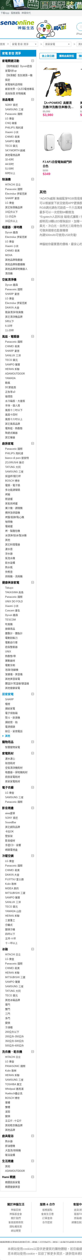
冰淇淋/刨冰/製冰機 (16, 535)
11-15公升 (10, 216)
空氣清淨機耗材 (14, 767)
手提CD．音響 (13, 845)
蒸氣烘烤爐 (11, 503)
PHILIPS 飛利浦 (14, 127)
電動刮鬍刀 (11, 637)
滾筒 (7, 1111)
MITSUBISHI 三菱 (15, 893)
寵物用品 (8, 742)
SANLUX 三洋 (13, 355)
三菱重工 (10, 920)
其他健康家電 (12, 688)
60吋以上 (10, 173)
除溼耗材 (10, 763)
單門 (7, 1004)
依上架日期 (48, 55)
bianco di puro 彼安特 (17, 458)
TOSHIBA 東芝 (13, 1084)
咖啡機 (9, 521)
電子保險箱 (11, 713)
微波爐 (9, 499)
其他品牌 (10, 1129)
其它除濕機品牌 (14, 207)
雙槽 (7, 1107)
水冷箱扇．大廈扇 (15, 401)
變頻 (7, 1022)
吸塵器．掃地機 (12, 227)
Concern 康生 (12, 610)
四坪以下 (10, 934)
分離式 (9, 924)
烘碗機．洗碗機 (14, 576)
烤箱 (7, 494)
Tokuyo (9, 587)
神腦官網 (16, 1209)
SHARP (9, 699)
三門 (7, 1013)
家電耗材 (8, 753)
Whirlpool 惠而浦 (14, 1088)
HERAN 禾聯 (12, 369)
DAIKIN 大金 (12, 307)
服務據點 (15, 13)
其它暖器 (10, 437)
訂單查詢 (47, 1218)
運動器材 (10, 660)
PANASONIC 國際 (15, 1066)
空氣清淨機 (9, 279)
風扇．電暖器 (10, 336)
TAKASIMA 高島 (14, 592)
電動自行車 (11, 642)
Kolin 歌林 (10, 883)
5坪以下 (9, 321)
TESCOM (10, 619)
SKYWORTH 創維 (15, 150)
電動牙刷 (10, 665)
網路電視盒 (11, 849)
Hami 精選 (8, 1177)
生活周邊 (8, 1161)
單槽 (7, 1102)
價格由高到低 (66, 55)
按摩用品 (10, 628)
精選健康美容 (12, 1186)
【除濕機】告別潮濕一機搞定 (18, 77)
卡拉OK (9, 831)
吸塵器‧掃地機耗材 (16, 772)
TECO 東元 (11, 145)
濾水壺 (9, 549)
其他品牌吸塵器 (14, 259)
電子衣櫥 (8, 787)
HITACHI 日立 (13, 184)
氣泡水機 (10, 558)
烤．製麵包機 (12, 530)
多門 (7, 1018)
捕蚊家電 (10, 708)
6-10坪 (8, 325)
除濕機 (6, 179)
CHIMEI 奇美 (12, 136)
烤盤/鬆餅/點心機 (14, 517)
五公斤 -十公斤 (13, 1120)
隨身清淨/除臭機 (14, 312)
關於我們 (16, 1218)
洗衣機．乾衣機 (12, 1051)
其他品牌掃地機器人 (16, 268)
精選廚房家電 (12, 1182)
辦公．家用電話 (14, 731)
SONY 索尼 (11, 104)
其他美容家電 (12, 678)
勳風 (7, 382)
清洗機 (9, 273)
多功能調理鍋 (12, 489)
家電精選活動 (10, 60)
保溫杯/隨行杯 (13, 476)
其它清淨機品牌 (14, 316)
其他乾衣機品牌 (14, 1125)
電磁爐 (9, 526)
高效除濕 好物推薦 (15, 93)
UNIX (8, 651)
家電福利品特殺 (14, 84)
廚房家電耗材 (12, 776)
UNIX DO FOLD (14, 601)
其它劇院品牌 (12, 827)
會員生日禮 (47, 1214)
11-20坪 (9, 330)
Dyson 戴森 (11, 232)
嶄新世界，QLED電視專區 (19, 89)
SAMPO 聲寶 (12, 141)
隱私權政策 (16, 1226)
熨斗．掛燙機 (12, 717)
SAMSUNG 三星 (14, 109)
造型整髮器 (11, 647)
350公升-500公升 (14, 1041)
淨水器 (9, 553)
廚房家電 (8, 443)
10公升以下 (11, 212)
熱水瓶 (9, 567)
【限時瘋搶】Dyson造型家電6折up (18, 68)
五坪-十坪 (10, 938)
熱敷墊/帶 (10, 656)
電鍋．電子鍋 (12, 485)
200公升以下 (12, 1032)
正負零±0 (10, 391)
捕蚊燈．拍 (11, 722)
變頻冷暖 (10, 929)
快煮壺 (9, 571)
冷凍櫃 (9, 1027)
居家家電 (50, 44)
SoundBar (10, 822)
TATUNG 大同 (13, 467)
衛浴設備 (10, 1155)
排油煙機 (10, 1145)
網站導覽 (16, 1230)
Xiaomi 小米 (11, 132)
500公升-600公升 (14, 1045)
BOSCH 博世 (12, 480)
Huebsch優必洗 (13, 1093)
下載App (5, 13)
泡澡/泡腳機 (11, 669)
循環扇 (9, 396)
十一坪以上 (11, 943)
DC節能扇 (10, 387)
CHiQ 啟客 (11, 123)
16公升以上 (11, 221)
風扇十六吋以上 (14, 419)
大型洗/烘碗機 (13, 1150)
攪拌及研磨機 (12, 512)
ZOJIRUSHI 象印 (14, 462)
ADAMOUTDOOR (15, 373)
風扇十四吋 (11, 414)
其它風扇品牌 (12, 423)
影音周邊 (8, 808)
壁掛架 (9, 836)
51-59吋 (9, 168)
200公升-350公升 (14, 1036)
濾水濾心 (10, 758)
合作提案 (47, 1222)
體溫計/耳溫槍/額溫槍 (17, 683)
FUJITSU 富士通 (14, 879)
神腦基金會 (16, 1214)
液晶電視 (8, 99)
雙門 (7, 1009)
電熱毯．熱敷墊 (14, 428)
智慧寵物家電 (12, 747)
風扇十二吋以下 (14, 410)
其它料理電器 (12, 544)
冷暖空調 (8, 855)
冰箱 (5, 949)
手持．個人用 (12, 405)
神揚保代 (26, 13)
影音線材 (10, 840)
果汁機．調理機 (14, 508)
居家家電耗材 (12, 781)
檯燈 (7, 704)
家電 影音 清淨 (20, 44)
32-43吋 (9, 159)
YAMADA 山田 (13, 911)
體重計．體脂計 (14, 633)
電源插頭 (10, 726)
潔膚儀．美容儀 (14, 674)
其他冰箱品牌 (12, 1000)
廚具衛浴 (8, 1136)
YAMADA (10, 378)
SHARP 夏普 (12, 198)
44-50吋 (9, 164)
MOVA (8, 255)
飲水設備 (10, 562)
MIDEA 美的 (12, 888)
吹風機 (9, 624)
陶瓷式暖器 (11, 432)
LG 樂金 (9, 118)
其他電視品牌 (12, 155)
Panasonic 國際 (14, 114)
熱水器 (9, 1141)
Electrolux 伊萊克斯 (16, 193)
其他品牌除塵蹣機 (15, 264)
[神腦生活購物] (33, 27)
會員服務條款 (15, 1222)
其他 (7, 540)
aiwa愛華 (10, 813)
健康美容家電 (10, 582)
